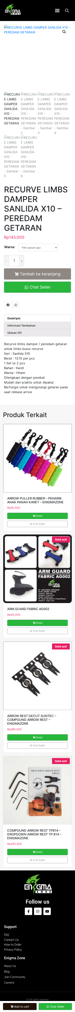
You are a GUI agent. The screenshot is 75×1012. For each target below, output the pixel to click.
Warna (9, 247)
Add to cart (21, 1006)
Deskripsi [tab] (13, 318)
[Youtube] (47, 911)
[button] (57, 10)
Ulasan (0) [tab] (14, 332)
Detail (39, 515)
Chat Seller (39, 287)
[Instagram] (37, 911)
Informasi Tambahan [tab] (21, 325)
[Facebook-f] (28, 911)
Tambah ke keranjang (40, 274)
